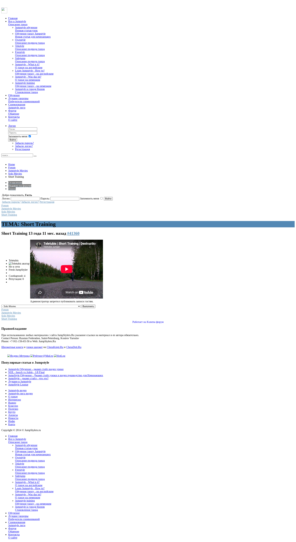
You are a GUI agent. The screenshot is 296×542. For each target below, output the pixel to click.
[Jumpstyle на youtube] (4, 12)
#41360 (73, 233)
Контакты (14, 118)
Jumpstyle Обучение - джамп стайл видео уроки (36, 369)
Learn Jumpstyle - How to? (34, 72)
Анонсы (13, 415)
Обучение (14, 95)
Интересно (14, 399)
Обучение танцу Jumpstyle (33, 35)
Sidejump (30, 60)
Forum (11, 167)
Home (11, 164)
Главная (12, 18)
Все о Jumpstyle (17, 23)
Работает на (139, 321)
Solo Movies (15, 173)
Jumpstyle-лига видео (20, 393)
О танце (13, 396)
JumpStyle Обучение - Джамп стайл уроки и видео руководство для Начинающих (55, 375)
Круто (11, 412)
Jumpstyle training (33, 84)
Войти (13, 139)
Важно (12, 402)
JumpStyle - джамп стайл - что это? (28, 378)
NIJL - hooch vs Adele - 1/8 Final (26, 372)
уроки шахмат (34, 347)
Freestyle (30, 54)
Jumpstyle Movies (18, 170)
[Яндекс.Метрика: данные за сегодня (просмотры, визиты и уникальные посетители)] (18, 355)
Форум (13, 112)
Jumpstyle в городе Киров (30, 91)
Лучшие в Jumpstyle (19, 381)
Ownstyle (30, 41)
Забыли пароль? (24, 143)
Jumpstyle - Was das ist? (28, 78)
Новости (13, 418)
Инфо (11, 421)
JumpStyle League (18, 384)
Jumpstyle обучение (26, 29)
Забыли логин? (24, 146)
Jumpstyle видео (17, 390)
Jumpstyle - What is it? (28, 66)
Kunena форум (155, 321)
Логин (12, 125)
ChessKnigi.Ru (55, 347)
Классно (13, 405)
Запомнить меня (17, 136)
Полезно (13, 408)
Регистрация (22, 149)
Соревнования (16, 106)
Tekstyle (30, 48)
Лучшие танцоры (24, 100)
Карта (11, 424)
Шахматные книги (12, 347)
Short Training (9, 214)
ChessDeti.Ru (73, 347)
